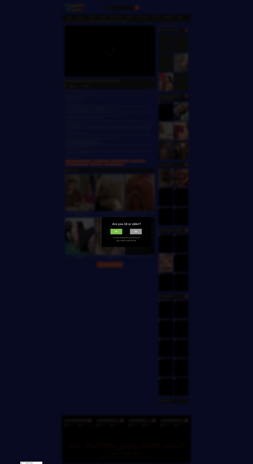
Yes (116, 231)
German (29, 463)
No (136, 231)
